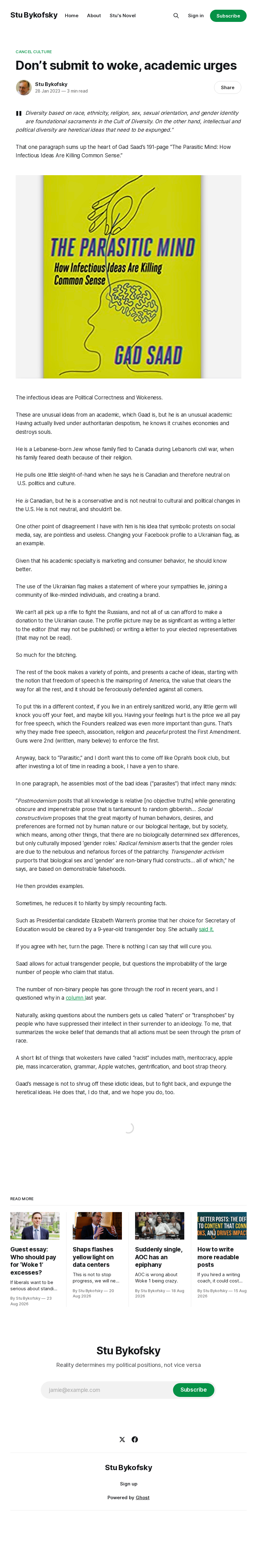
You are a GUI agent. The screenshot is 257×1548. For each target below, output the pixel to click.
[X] (122, 1439)
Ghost (142, 1497)
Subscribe (228, 16)
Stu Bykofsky (34, 14)
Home (71, 15)
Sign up (128, 1484)
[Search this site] (176, 16)
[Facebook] (135, 1439)
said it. (206, 929)
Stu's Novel (123, 15)
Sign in (196, 15)
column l (76, 998)
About (94, 15)
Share (227, 87)
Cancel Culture (34, 51)
